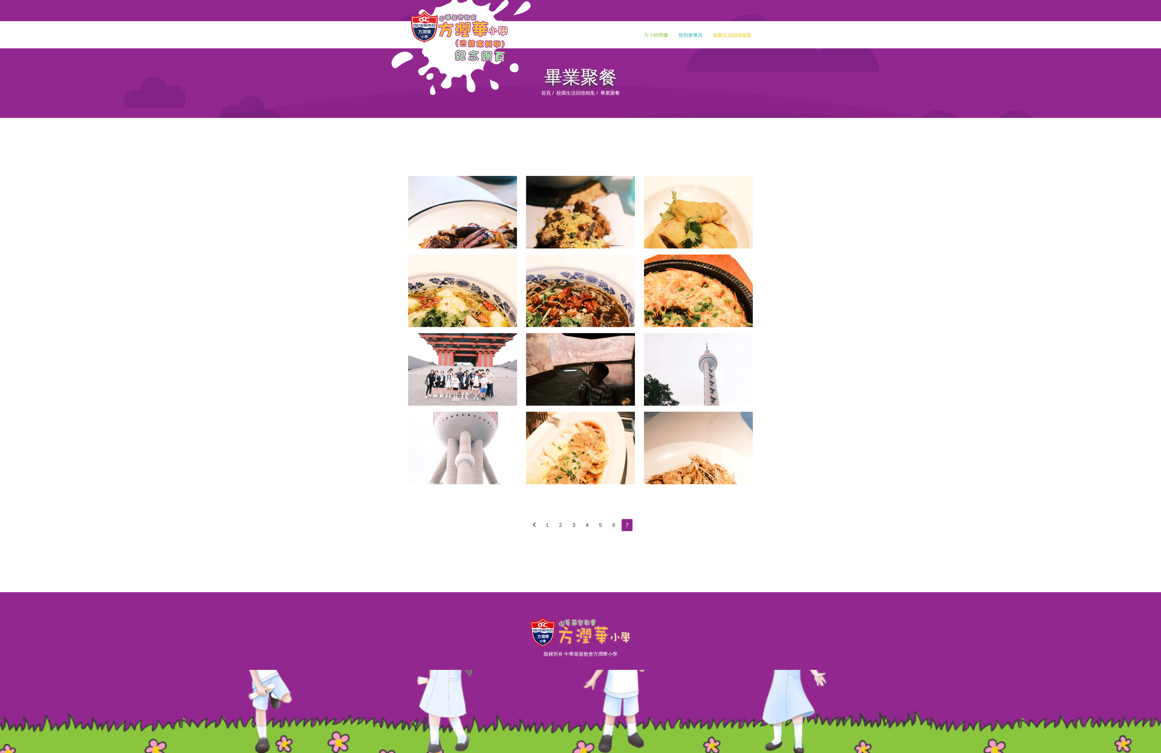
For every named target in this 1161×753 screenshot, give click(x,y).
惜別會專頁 (690, 35)
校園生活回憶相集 (732, 35)
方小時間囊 (656, 35)
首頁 (546, 93)
